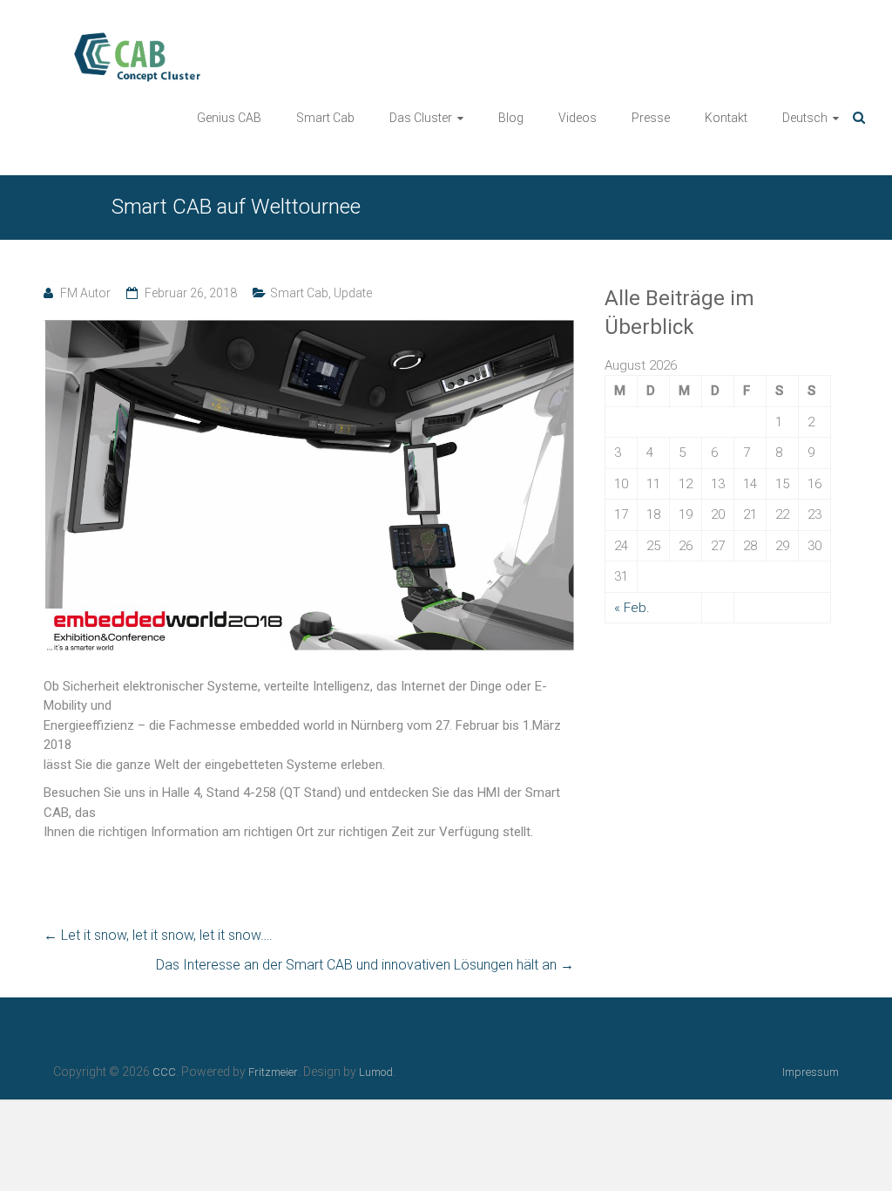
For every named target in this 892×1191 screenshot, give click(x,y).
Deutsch (805, 118)
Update (353, 293)
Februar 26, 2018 (191, 293)
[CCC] (115, 40)
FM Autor (85, 293)
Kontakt (726, 118)
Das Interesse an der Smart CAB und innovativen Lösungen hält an (365, 964)
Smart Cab (325, 118)
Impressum (810, 1072)
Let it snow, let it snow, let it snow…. (158, 935)
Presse (651, 118)
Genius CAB (229, 118)
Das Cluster (420, 118)
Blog (511, 118)
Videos (577, 118)
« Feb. (632, 608)
